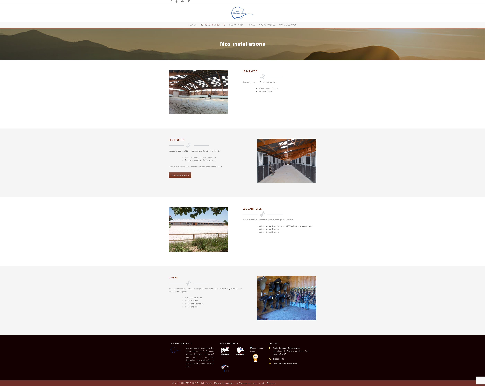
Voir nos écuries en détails (180, 175)
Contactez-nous (287, 25)
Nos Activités (236, 25)
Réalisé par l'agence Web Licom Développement (232, 383)
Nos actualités (267, 25)
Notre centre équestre (212, 25)
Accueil (192, 25)
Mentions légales (258, 383)
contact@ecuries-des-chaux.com (285, 363)
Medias (251, 25)
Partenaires (271, 383)
